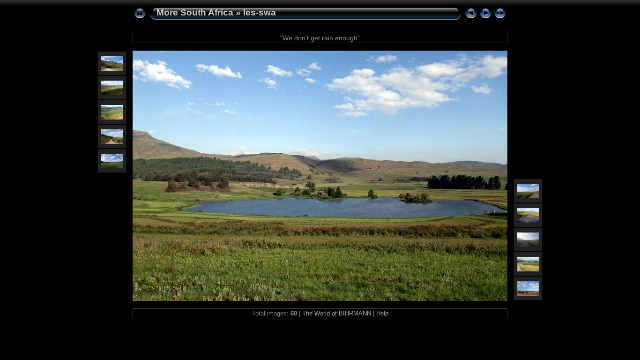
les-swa (259, 12)
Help (382, 313)
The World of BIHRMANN (336, 313)
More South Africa (194, 12)
